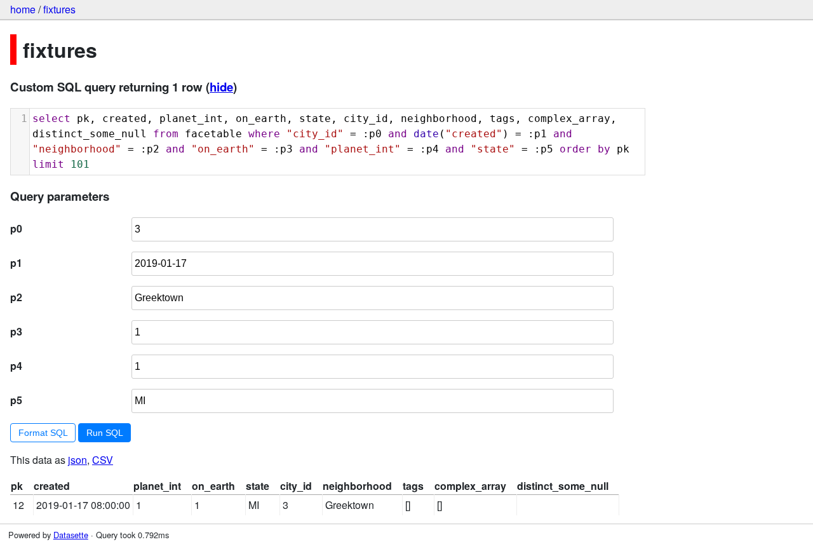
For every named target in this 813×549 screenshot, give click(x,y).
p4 (16, 365)
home (23, 9)
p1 (16, 262)
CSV (102, 459)
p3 (16, 331)
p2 (16, 297)
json (77, 459)
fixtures (59, 9)
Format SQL (43, 433)
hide (221, 86)
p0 (16, 228)
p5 (16, 400)
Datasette (70, 535)
